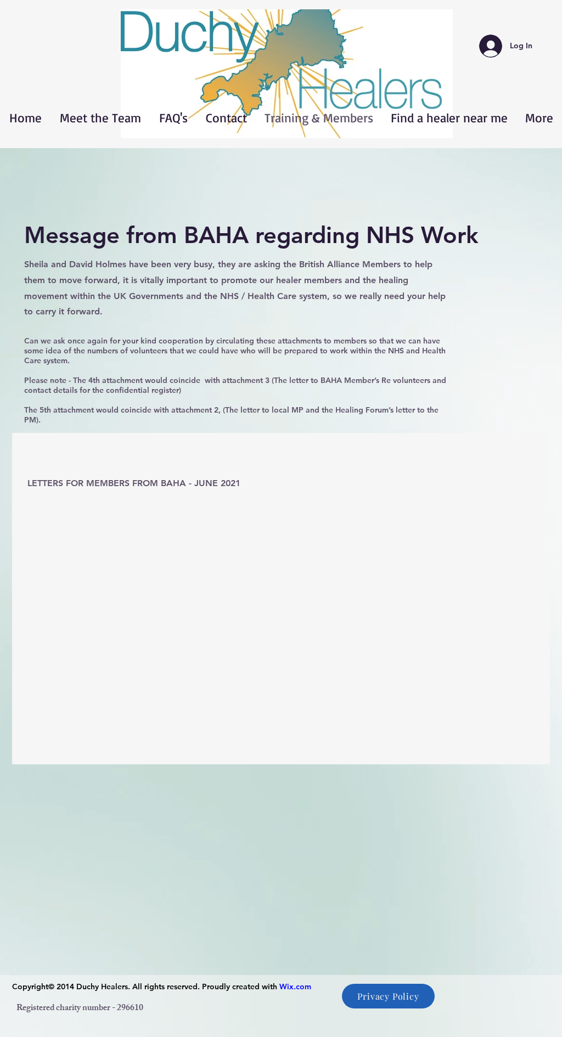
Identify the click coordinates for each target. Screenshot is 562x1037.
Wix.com (295, 986)
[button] (287, 73)
